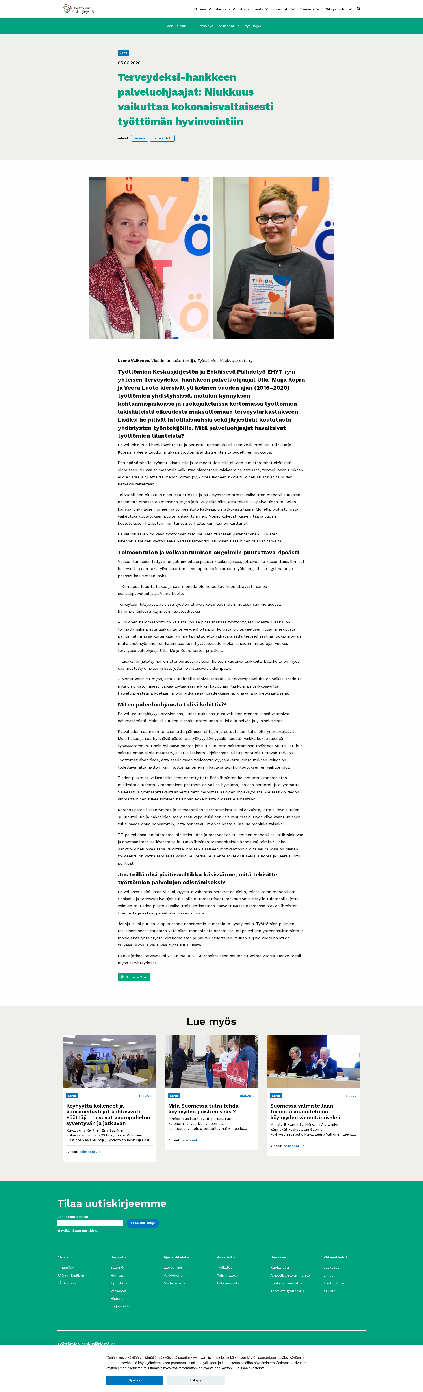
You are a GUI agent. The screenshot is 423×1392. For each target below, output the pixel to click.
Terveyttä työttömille (287, 1291)
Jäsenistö (281, 9)
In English (65, 1267)
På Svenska (66, 1283)
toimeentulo (229, 26)
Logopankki (120, 1306)
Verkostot (118, 1291)
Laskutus (331, 1267)
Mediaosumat (175, 1283)
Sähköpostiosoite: (72, 1217)
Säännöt (117, 1267)
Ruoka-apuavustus (286, 1283)
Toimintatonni (228, 1275)
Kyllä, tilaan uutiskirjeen (81, 1230)
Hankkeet (279, 1257)
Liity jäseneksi (229, 1283)
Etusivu (199, 9)
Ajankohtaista (251, 9)
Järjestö (223, 9)
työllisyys (253, 26)
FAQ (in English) (70, 1275)
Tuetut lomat (334, 1283)
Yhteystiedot (336, 9)
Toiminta (307, 9)
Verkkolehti (176, 26)
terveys (206, 26)
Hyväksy (134, 1380)
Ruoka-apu (279, 1267)
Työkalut (224, 1267)
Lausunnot (173, 1267)
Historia (117, 1298)
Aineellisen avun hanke (290, 1275)
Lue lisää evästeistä (249, 1368)
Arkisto (329, 1291)
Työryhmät (120, 1283)
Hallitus (117, 1275)
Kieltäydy (196, 1380)
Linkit (328, 1275)
